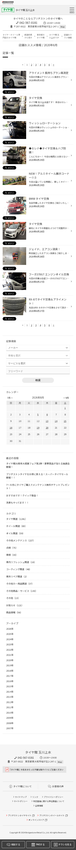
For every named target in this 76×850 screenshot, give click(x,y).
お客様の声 (58, 786)
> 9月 (66, 397)
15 (65, 421)
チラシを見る (64, 844)
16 (11, 427)
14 (56, 421)
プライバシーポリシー (53, 796)
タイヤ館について (22, 786)
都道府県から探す (28, 36)
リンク (35, 796)
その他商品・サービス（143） (21, 591)
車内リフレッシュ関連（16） (21, 562)
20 (47, 427)
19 (38, 427)
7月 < (10, 397)
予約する (40, 844)
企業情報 (39, 805)
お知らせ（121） (15, 605)
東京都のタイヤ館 (41, 36)
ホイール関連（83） (16, 526)
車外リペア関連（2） (17, 576)
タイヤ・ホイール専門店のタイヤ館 (11, 36)
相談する (15, 844)
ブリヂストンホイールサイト (52, 815)
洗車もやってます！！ (17, 502)
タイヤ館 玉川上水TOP (54, 36)
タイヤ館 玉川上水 (25, 10)
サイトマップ (21, 796)
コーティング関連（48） (18, 569)
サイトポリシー (21, 801)
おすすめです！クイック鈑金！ (22, 495)
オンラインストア (36, 819)
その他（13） (13, 598)
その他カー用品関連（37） (20, 583)
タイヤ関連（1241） (16, 519)
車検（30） (12, 554)
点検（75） (12, 547)
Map (63, 26)
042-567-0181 (28, 22)
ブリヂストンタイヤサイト (19, 815)
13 (47, 421)
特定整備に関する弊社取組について (48, 801)
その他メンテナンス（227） (20, 540)
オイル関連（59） (15, 533)
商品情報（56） (14, 612)
